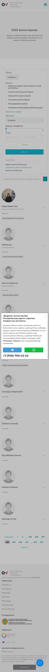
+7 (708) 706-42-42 (15, 355)
